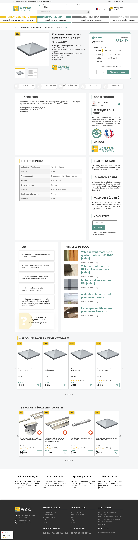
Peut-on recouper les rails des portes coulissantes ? (35, 266)
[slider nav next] (121, 369)
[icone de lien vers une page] (45, 533)
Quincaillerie (123, 17)
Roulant (62, 20)
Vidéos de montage (105, 522)
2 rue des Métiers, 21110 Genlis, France (26, 517)
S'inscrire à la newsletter (106, 533)
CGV (44, 520)
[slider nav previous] (17, 369)
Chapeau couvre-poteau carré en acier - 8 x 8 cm (82, 369)
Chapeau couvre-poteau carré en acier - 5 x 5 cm (29, 369)
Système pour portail (90, 17)
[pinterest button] (120, 2)
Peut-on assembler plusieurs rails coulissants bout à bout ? (35, 278)
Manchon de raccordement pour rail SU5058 (81, 438)
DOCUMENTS (50, 85)
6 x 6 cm (108, 54)
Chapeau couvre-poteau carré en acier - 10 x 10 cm (108, 369)
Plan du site (102, 524)
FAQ (72, 517)
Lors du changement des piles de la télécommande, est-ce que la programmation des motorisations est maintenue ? (36, 302)
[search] (87, 11)
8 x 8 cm (118, 54)
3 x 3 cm (108, 50)
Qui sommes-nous (19, 2)
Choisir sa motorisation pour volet (110, 517)
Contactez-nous (32, 2)
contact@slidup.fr (24, 520)
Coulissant (54, 20)
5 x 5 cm (98, 54)
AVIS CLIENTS (95, 85)
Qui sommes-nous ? (50, 512)
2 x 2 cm (98, 50)
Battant (46, 20)
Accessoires (130, 20)
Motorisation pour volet (54, 17)
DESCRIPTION (28, 85)
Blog (109, 2)
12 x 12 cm (111, 58)
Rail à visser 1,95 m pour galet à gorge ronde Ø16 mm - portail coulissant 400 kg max (55, 439)
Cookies (45, 522)
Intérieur (13, 20)
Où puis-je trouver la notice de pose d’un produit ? (36, 255)
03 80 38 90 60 (45, 1)
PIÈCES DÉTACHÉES (70, 85)
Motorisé (30, 20)
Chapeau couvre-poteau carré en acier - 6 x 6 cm (55, 369)
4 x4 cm (118, 50)
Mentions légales (49, 517)
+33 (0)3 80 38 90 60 (24, 523)
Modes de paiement (77, 515)
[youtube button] (117, 2)
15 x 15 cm (99, 62)
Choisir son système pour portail (109, 519)
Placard (6, 20)
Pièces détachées (119, 20)
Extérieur (21, 20)
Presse (73, 522)
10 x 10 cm (99, 58)
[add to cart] (38, 385)
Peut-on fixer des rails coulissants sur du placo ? (32, 289)
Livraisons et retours (78, 512)
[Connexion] (106, 9)
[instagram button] (122, 2)
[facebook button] (114, 2)
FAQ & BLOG (117, 85)
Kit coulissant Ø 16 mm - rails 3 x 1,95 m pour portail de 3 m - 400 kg (30, 438)
